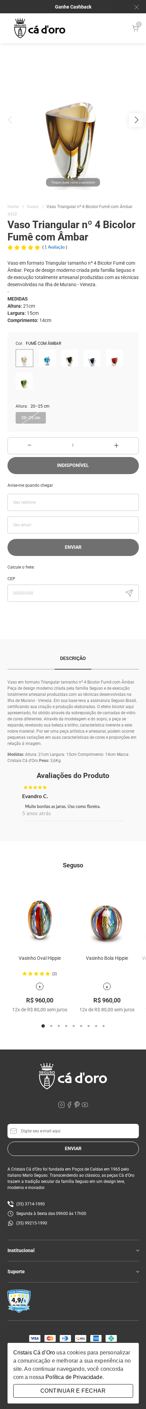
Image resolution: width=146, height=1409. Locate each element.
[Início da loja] (39, 28)
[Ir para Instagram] (62, 1106)
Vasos (35, 206)
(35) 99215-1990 (31, 1223)
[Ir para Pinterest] (77, 1106)
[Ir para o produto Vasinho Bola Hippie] (107, 912)
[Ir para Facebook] (70, 1106)
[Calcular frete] (129, 593)
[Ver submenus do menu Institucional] (137, 1250)
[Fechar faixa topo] (133, 7)
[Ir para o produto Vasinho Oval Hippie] (39, 912)
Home (15, 206)
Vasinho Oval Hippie (40, 958)
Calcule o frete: (21, 567)
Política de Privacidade (73, 1377)
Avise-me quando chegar (30, 485)
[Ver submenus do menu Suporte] (137, 1271)
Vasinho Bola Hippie (107, 958)
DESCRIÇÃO (73, 658)
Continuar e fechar (73, 1391)
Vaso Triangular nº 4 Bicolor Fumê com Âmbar (89, 206)
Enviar (73, 547)
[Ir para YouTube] (84, 1106)
